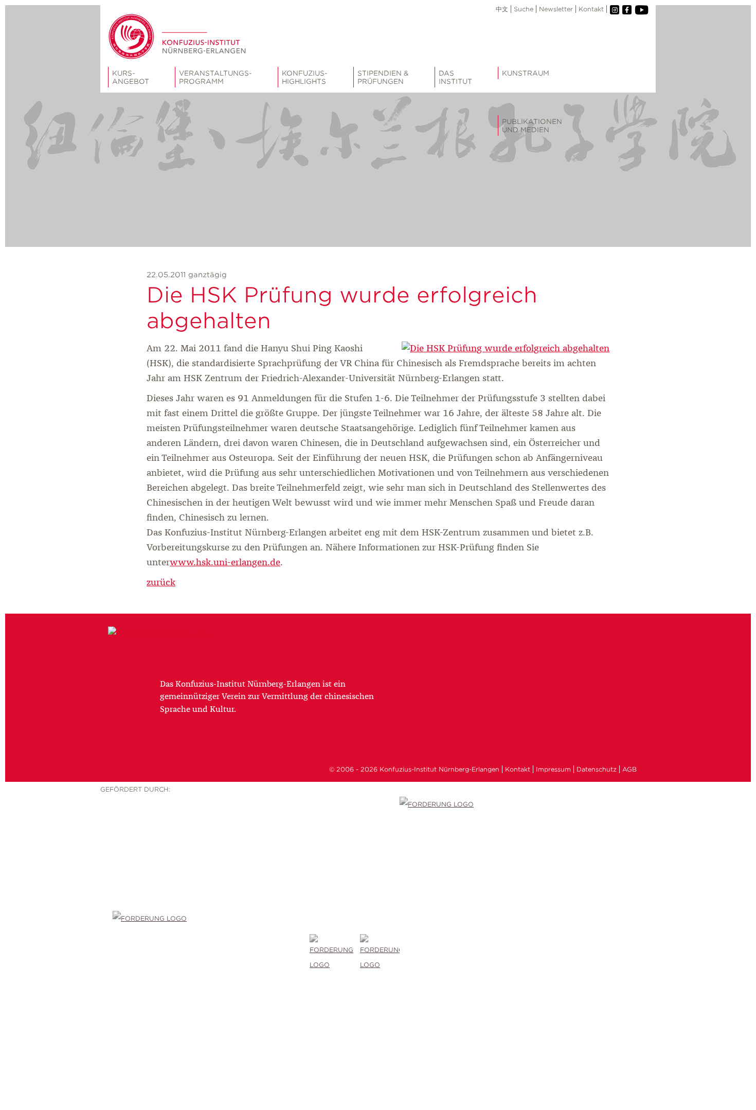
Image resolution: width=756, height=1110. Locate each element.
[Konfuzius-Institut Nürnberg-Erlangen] (162, 633)
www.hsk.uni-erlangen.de (225, 562)
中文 (502, 9)
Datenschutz (597, 769)
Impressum (553, 769)
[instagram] (614, 9)
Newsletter (556, 9)
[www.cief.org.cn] (211, 953)
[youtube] (641, 10)
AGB (629, 769)
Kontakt (591, 9)
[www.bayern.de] (335, 953)
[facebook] (627, 9)
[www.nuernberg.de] (380, 953)
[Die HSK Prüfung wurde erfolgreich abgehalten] (505, 348)
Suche (523, 9)
